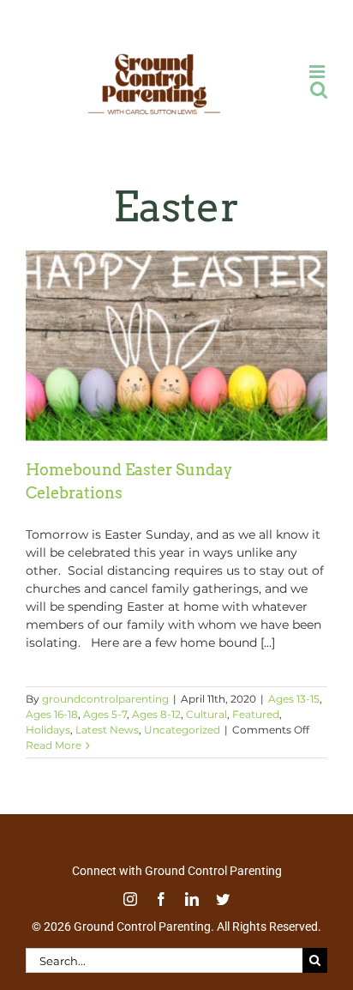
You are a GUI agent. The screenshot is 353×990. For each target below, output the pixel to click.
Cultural (206, 732)
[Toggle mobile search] (283, 146)
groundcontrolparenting (105, 716)
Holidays (48, 747)
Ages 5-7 (105, 732)
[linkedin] (192, 917)
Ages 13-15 (294, 716)
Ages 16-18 (52, 732)
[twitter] (223, 917)
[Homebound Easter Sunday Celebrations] (176, 364)
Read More (53, 763)
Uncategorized (182, 747)
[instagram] (130, 917)
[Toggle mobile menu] (318, 146)
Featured (255, 732)
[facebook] (161, 917)
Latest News (107, 747)
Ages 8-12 (156, 732)
